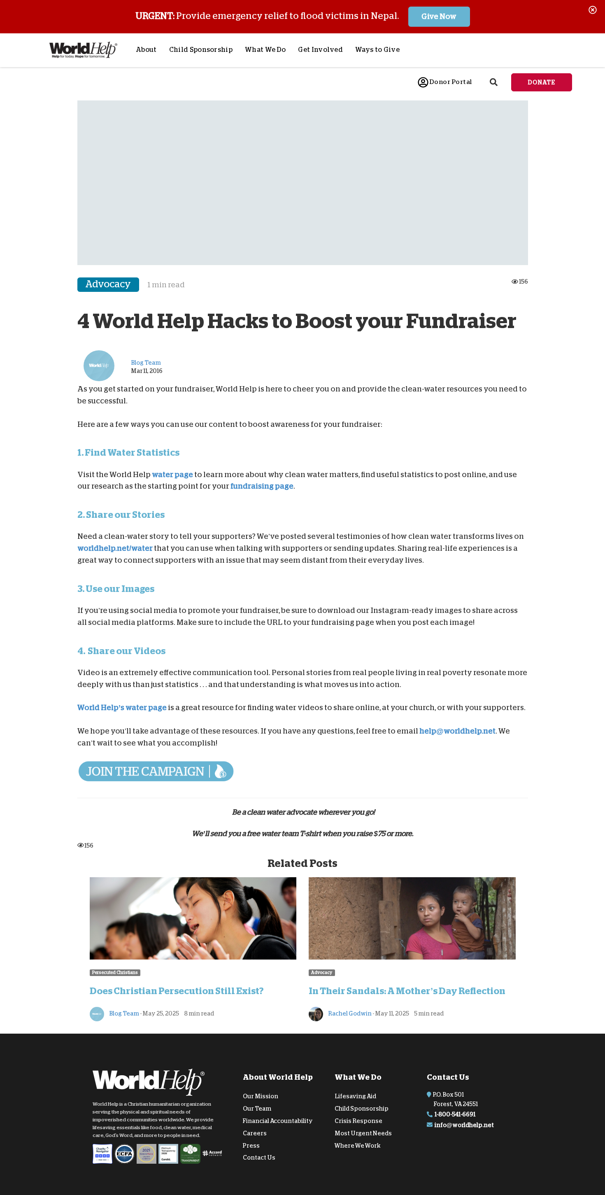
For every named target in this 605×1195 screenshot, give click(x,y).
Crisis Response (358, 1121)
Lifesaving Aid (355, 1096)
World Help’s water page (122, 707)
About (146, 50)
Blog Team (123, 1013)
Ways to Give (377, 50)
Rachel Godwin (349, 1013)
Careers (255, 1133)
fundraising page (261, 486)
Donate (541, 82)
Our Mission (260, 1096)
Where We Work (358, 1145)
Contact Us (259, 1157)
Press (251, 1145)
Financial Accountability (278, 1121)
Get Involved (320, 50)
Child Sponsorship (201, 50)
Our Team (257, 1108)
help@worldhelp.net (457, 731)
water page (172, 474)
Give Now (438, 16)
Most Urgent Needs (363, 1133)
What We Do (265, 50)
